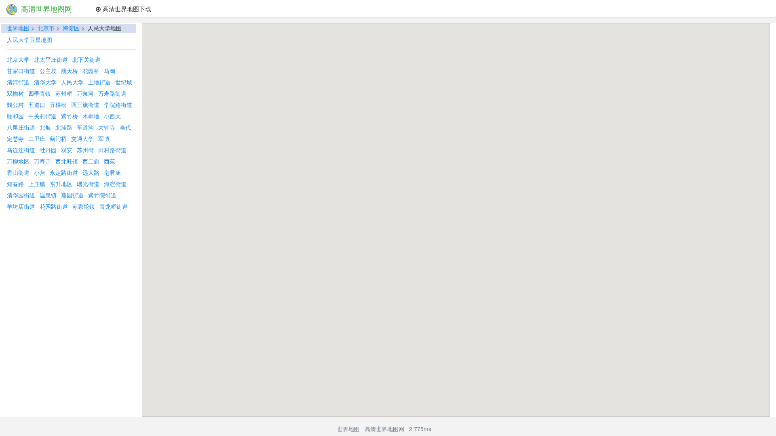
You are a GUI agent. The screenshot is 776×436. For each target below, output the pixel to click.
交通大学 (82, 138)
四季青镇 (39, 93)
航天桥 (69, 71)
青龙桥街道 (113, 206)
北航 (45, 127)
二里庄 (36, 138)
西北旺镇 (66, 161)
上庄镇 (36, 184)
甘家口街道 (21, 71)
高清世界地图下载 (126, 8)
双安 (66, 150)
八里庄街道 (21, 127)
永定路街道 (64, 172)
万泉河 (85, 93)
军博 (104, 138)
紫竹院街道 (102, 195)
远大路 (90, 172)
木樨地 (90, 116)
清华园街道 (21, 195)
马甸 (109, 71)
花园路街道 (54, 206)
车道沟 (85, 127)
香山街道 (18, 172)
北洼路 (63, 127)
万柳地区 (18, 161)
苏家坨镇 (83, 206)
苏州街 (85, 150)
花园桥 (90, 71)
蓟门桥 (58, 138)
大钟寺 (106, 127)
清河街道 (18, 82)
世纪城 (123, 82)
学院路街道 (118, 105)
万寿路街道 (112, 93)
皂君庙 (112, 172)
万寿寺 (42, 161)
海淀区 (71, 28)
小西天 (112, 116)
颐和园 (15, 116)
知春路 (15, 184)
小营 (39, 172)
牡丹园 (48, 150)
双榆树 (15, 93)
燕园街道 (72, 195)
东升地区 (61, 184)
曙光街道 (88, 184)
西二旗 (90, 161)
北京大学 (18, 59)
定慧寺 (15, 138)
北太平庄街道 (51, 59)
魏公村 (15, 105)
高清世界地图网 (46, 8)
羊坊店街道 (21, 206)
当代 (125, 127)
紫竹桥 (69, 116)
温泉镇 (48, 195)
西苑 (109, 161)
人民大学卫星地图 (29, 40)
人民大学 (72, 82)
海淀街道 (115, 184)
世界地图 (18, 28)
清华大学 (45, 82)
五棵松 (58, 105)
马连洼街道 (21, 150)
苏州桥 (63, 93)
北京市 (46, 28)
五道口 (36, 105)
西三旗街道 (85, 105)
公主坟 (48, 71)
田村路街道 (112, 150)
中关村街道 (42, 116)
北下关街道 (86, 59)
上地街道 (99, 82)
